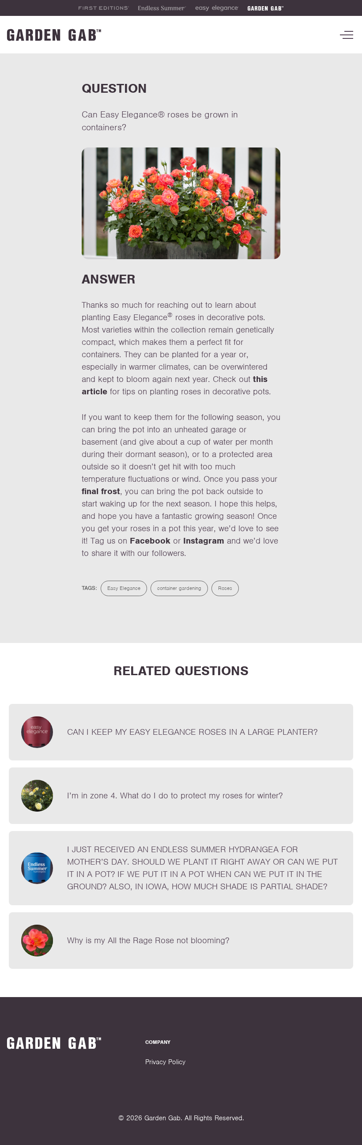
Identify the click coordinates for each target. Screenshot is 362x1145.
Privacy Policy (165, 1062)
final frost (101, 491)
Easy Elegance (123, 588)
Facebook (150, 540)
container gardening (179, 588)
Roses (225, 588)
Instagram (203, 540)
